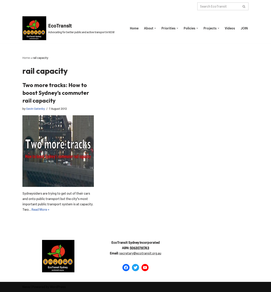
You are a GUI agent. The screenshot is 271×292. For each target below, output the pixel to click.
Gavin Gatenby (35, 108)
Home (134, 28)
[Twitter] (135, 267)
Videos (230, 28)
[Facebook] (126, 267)
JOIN (244, 28)
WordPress (58, 287)
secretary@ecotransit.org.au (140, 253)
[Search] (244, 6)
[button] (155, 28)
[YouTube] (145, 267)
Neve (26, 287)
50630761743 (139, 248)
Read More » (40, 209)
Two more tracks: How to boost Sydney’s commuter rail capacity (55, 92)
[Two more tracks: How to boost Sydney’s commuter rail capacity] (58, 151)
